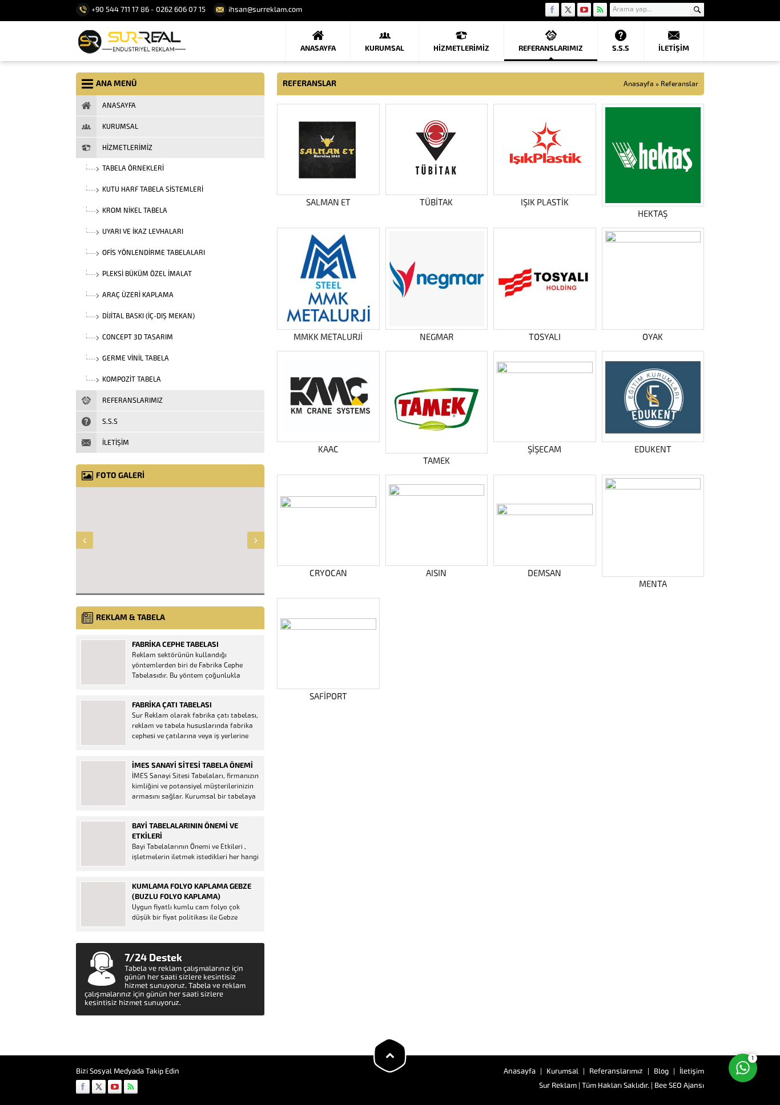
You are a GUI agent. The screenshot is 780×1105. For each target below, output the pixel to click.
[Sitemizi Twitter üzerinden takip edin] (568, 10)
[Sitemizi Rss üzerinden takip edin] (600, 10)
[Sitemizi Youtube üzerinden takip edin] (584, 10)
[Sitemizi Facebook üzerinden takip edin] (552, 10)
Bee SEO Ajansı (679, 1085)
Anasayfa (639, 84)
